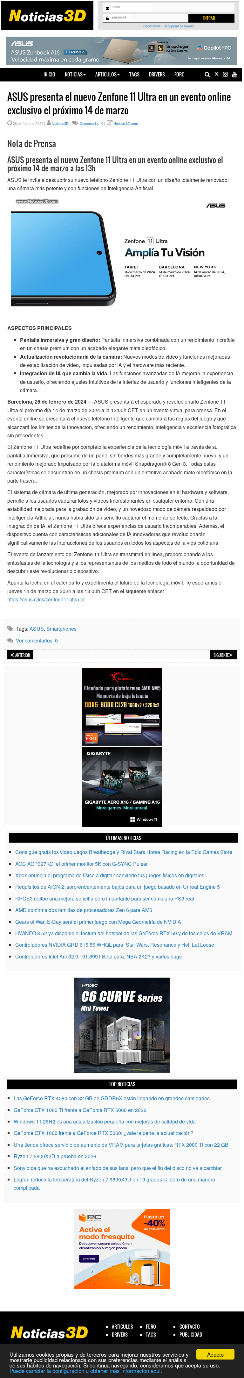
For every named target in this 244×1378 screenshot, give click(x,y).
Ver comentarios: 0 (37, 640)
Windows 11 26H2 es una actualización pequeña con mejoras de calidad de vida (105, 1121)
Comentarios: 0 (91, 124)
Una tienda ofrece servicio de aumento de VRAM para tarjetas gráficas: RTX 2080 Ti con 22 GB (121, 1144)
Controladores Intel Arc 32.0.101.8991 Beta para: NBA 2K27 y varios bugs (98, 956)
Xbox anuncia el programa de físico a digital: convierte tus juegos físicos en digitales (109, 875)
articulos (122, 1326)
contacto (190, 1326)
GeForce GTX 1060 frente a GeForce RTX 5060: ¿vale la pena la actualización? (103, 1133)
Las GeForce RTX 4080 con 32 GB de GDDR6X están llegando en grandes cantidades (112, 1098)
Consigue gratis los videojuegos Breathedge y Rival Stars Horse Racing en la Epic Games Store (123, 852)
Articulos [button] (106, 74)
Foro (179, 74)
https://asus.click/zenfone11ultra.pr (46, 599)
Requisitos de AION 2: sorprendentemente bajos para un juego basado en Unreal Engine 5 (117, 886)
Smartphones (61, 628)
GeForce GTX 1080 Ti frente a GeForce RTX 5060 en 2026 (80, 1110)
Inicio (52, 74)
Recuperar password (179, 26)
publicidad (191, 1334)
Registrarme (152, 26)
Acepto (215, 1354)
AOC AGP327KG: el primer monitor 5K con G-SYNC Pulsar (81, 863)
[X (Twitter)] (216, 74)
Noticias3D (60, 124)
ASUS (37, 628)
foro (151, 1326)
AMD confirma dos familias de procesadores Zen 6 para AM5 (83, 910)
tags (151, 1334)
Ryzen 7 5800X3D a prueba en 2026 (55, 1156)
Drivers (157, 74)
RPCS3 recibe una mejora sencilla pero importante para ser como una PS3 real (104, 898)
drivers (120, 1334)
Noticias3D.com (125, 124)
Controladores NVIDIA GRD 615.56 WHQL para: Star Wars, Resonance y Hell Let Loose (114, 944)
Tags (134, 74)
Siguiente (221, 655)
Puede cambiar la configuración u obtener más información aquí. (86, 1370)
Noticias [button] (74, 74)
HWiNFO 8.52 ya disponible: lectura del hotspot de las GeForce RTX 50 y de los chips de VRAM (123, 933)
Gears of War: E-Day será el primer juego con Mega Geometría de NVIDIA (98, 921)
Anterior (22, 655)
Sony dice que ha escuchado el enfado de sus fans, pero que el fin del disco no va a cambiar (118, 1168)
